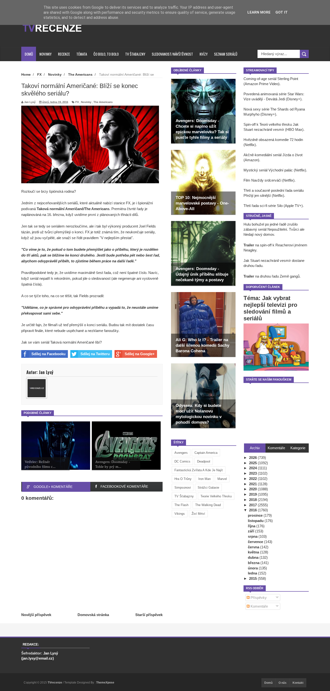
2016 (253, 510)
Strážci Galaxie (208, 487)
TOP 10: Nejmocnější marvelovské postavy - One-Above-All (202, 203)
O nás (283, 682)
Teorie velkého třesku (216, 496)
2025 (253, 463)
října (252, 526)
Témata (81, 54)
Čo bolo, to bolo (106, 54)
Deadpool (203, 461)
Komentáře (259, 606)
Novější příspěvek (36, 615)
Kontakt (298, 682)
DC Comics (182, 461)
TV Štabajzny (135, 54)
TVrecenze (55, 682)
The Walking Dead (208, 505)
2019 (253, 494)
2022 (253, 479)
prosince (256, 515)
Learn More (259, 12)
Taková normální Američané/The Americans (73, 209)
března (254, 563)
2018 (253, 500)
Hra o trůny (183, 479)
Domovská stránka (93, 615)
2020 (253, 489)
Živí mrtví (198, 513)
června (254, 547)
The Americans (103, 102)
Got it (281, 12)
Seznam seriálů (225, 54)
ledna (253, 573)
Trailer (249, 245)
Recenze (64, 54)
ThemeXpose (105, 682)
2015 (253, 578)
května (254, 552)
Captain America (205, 453)
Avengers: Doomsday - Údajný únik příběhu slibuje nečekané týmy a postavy (202, 274)
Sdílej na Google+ (140, 354)
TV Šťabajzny (184, 496)
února (253, 568)
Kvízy (204, 54)
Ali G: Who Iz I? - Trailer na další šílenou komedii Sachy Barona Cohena (202, 345)
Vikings (179, 513)
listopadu (256, 521)
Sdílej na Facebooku (48, 354)
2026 (253, 458)
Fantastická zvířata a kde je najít (198, 470)
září (251, 531)
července (256, 542)
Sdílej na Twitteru (95, 354)
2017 (253, 505)
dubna (253, 557)
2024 (253, 468)
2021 (253, 484)
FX (77, 102)
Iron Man (204, 479)
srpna (253, 536)
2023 (253, 473)
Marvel (222, 479)
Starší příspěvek (149, 615)
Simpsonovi (182, 487)
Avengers (181, 453)
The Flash (181, 505)
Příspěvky (258, 597)
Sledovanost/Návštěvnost (172, 54)
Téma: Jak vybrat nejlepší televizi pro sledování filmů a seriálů (270, 308)
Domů (29, 54)
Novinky (45, 54)
